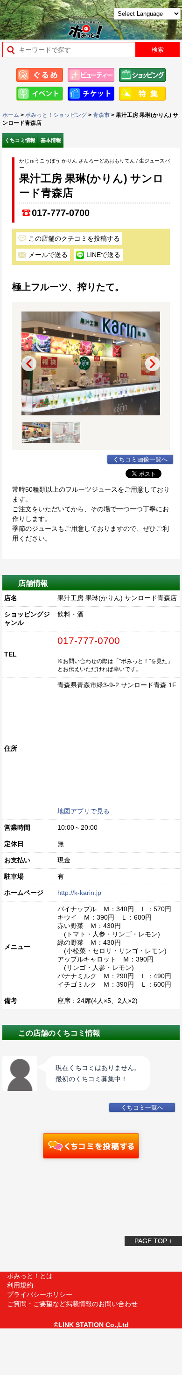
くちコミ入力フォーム (91, 1145)
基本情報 (51, 140)
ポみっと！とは (30, 1276)
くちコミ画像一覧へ (140, 459)
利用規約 (20, 1285)
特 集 (142, 94)
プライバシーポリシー (39, 1294)
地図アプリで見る (83, 811)
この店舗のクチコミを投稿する (74, 238)
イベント (39, 94)
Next (152, 363)
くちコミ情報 (20, 140)
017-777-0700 (61, 213)
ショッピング (142, 75)
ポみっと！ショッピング (56, 115)
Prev (28, 363)
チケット (91, 94)
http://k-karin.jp (79, 892)
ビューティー (91, 75)
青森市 (101, 115)
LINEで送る (103, 254)
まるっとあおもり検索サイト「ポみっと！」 (30, 17)
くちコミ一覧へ (142, 1107)
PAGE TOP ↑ (153, 1241)
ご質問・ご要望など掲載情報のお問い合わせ (72, 1303)
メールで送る (48, 254)
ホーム (10, 115)
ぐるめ (39, 75)
